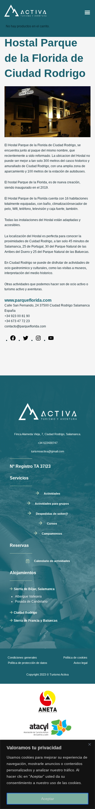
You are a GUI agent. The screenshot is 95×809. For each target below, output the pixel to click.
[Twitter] (25, 340)
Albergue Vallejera (28, 596)
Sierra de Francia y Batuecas (36, 620)
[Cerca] (89, 744)
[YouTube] (51, 340)
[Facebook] (13, 340)
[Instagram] (38, 340)
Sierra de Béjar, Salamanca (34, 589)
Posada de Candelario (31, 601)
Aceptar (47, 799)
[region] (47, 774)
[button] (87, 12)
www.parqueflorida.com (27, 300)
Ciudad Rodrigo (25, 613)
